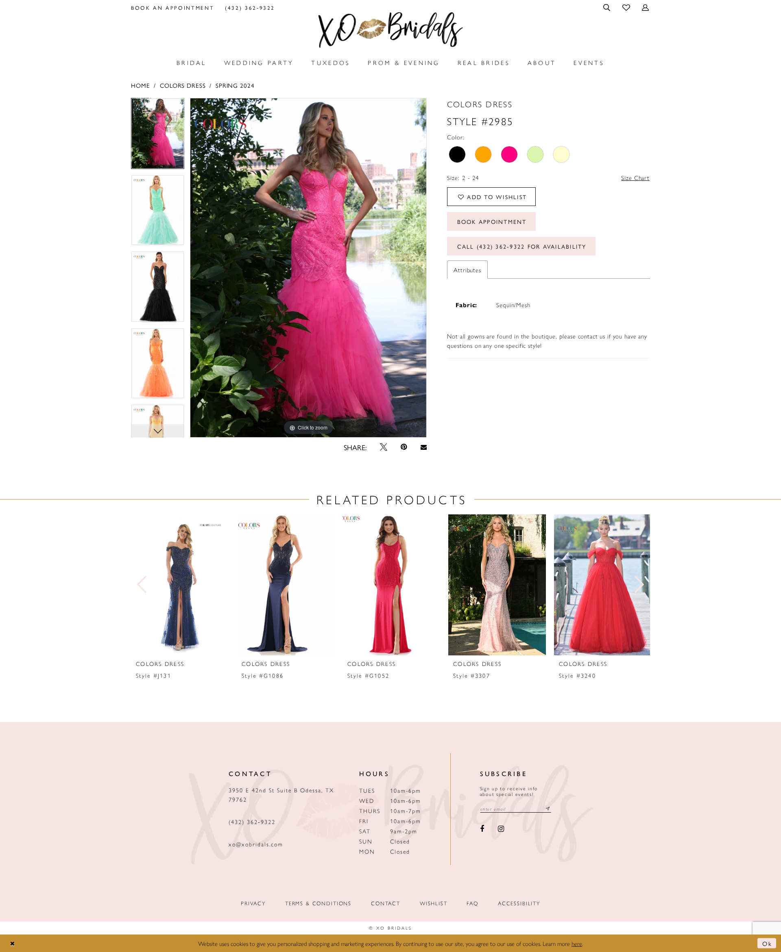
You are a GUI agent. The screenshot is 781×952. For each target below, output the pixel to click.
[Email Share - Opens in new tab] (423, 447)
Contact (385, 903)
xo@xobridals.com (256, 844)
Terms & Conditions (318, 903)
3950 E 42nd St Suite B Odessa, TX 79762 (281, 794)
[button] (607, 7)
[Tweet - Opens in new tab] (384, 446)
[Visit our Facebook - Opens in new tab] (482, 829)
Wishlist (433, 903)
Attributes (467, 269)
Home (140, 85)
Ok (767, 943)
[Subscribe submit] (548, 809)
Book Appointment (492, 221)
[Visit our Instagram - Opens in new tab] (500, 829)
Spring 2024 (235, 85)
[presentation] (180, 584)
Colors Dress (182, 85)
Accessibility (519, 903)
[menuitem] (173, 7)
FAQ (472, 903)
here (577, 943)
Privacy (253, 903)
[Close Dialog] (12, 943)
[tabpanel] (157, 136)
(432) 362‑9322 (252, 822)
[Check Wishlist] (627, 7)
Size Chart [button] (635, 177)
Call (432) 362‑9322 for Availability (522, 246)
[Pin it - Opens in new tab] (404, 446)
